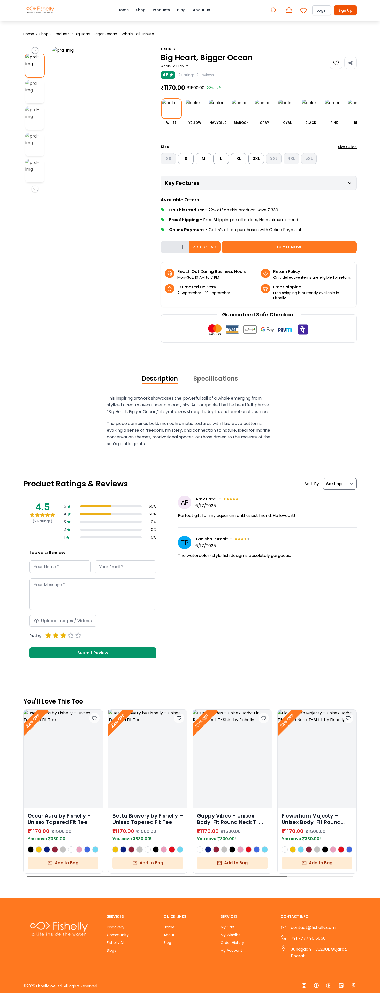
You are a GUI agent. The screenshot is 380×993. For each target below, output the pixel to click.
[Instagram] (304, 986)
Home (123, 9)
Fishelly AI (115, 942)
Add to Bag (66, 863)
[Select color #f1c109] (39, 849)
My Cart (228, 927)
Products (161, 9)
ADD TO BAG (204, 247)
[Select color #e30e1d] (172, 849)
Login (321, 10)
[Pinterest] (354, 986)
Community (118, 934)
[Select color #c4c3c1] (63, 849)
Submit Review (92, 653)
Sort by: (312, 484)
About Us (201, 9)
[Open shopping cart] (289, 10)
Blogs (111, 950)
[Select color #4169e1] (87, 849)
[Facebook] (316, 986)
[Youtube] (329, 986)
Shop (141, 9)
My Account (231, 950)
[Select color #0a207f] (47, 849)
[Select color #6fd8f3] (95, 849)
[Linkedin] (341, 986)
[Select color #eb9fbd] (79, 849)
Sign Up (345, 10)
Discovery (115, 927)
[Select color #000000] (31, 849)
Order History (232, 942)
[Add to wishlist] (94, 718)
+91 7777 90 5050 (308, 938)
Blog (181, 9)
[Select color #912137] (55, 849)
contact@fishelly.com (313, 927)
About (169, 934)
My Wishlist (230, 934)
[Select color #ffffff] (71, 849)
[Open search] (273, 10)
